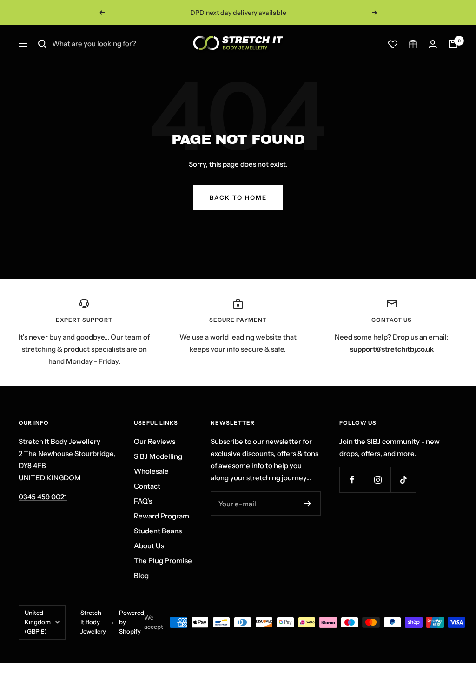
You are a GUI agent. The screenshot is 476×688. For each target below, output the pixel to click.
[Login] (433, 44)
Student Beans (158, 530)
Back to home (238, 197)
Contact (147, 486)
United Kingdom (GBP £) (38, 622)
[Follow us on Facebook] (352, 479)
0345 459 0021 (43, 496)
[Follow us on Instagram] (377, 479)
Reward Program (161, 515)
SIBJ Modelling (158, 456)
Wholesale (151, 471)
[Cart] (452, 44)
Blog (141, 575)
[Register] (307, 503)
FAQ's (143, 501)
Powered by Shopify (131, 622)
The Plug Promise (163, 560)
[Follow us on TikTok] (403, 479)
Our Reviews (154, 441)
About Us (149, 545)
